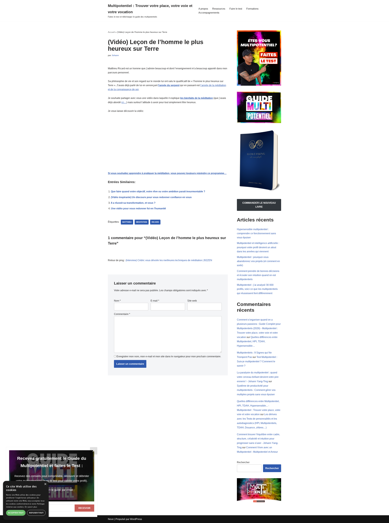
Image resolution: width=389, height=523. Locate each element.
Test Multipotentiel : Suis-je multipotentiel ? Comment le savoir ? (257, 361)
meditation (141, 222)
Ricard (155, 222)
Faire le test (235, 8)
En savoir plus (31, 507)
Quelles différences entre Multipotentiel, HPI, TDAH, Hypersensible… (257, 341)
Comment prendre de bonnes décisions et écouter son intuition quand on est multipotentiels (258, 275)
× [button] (45, 484)
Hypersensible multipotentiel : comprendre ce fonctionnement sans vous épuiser (256, 233)
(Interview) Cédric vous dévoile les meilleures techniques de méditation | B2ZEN (169, 260)
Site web (192, 300)
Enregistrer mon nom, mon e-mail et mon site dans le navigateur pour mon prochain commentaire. (169, 356)
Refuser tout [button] (36, 512)
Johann (115, 55)
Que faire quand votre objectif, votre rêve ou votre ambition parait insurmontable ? (158, 191)
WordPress (136, 519)
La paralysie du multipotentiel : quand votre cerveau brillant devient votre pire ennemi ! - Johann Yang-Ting (258, 377)
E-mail (155, 300)
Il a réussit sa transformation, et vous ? (133, 203)
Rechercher (243, 462)
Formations (252, 8)
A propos (203, 8)
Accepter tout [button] (16, 512)
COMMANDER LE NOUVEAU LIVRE (259, 205)
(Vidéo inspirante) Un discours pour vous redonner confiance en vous (151, 197)
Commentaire (122, 314)
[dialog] (26, 500)
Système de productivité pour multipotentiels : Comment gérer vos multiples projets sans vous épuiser (256, 390)
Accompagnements (208, 12)
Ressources (218, 8)
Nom (117, 300)
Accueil (111, 32)
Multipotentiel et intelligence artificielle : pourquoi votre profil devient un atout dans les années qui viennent (258, 247)
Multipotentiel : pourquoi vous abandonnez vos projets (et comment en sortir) (258, 261)
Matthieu (127, 222)
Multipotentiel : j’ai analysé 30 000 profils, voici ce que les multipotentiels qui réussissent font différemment (257, 289)
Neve (111, 519)
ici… (123, 102)
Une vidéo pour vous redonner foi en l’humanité (138, 208)
